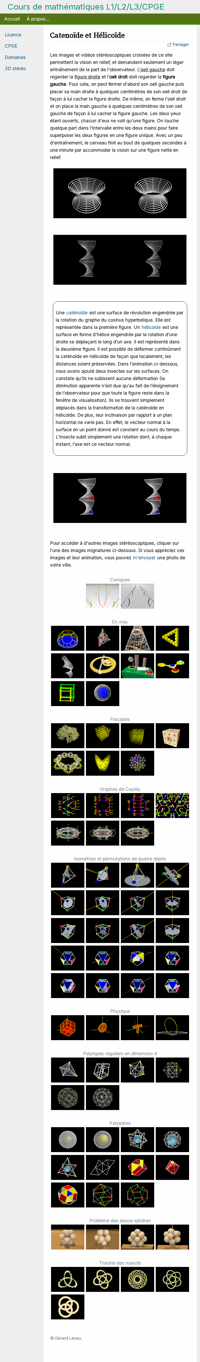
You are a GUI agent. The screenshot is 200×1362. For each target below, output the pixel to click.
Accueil (12, 19)
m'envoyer (144, 557)
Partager (180, 44)
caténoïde (77, 312)
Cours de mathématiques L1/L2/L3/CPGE (86, 7)
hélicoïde (151, 327)
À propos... (38, 19)
